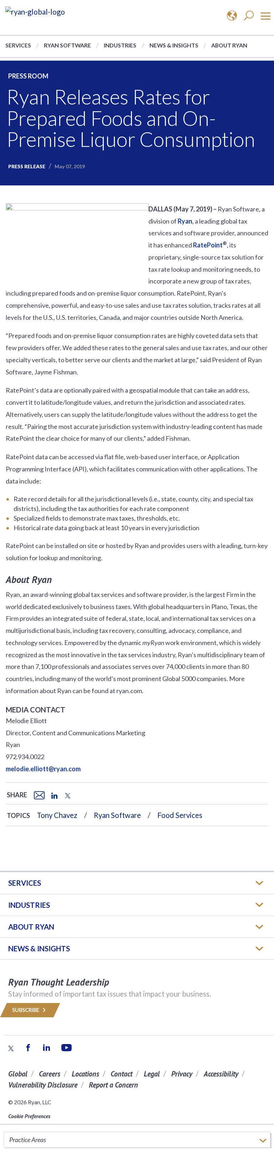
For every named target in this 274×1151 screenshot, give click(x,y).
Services (18, 45)
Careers (49, 1074)
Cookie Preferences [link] (29, 1116)
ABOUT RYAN (31, 926)
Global (17, 1074)
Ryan (185, 221)
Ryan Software (67, 45)
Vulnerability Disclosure (42, 1085)
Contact (121, 1074)
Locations (85, 1074)
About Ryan (229, 45)
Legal (152, 1074)
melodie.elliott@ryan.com (43, 769)
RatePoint (208, 245)
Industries (120, 45)
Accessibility (221, 1074)
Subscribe (26, 1010)
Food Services (179, 815)
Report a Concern (113, 1085)
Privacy (181, 1074)
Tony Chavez (57, 815)
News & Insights (173, 45)
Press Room (28, 76)
